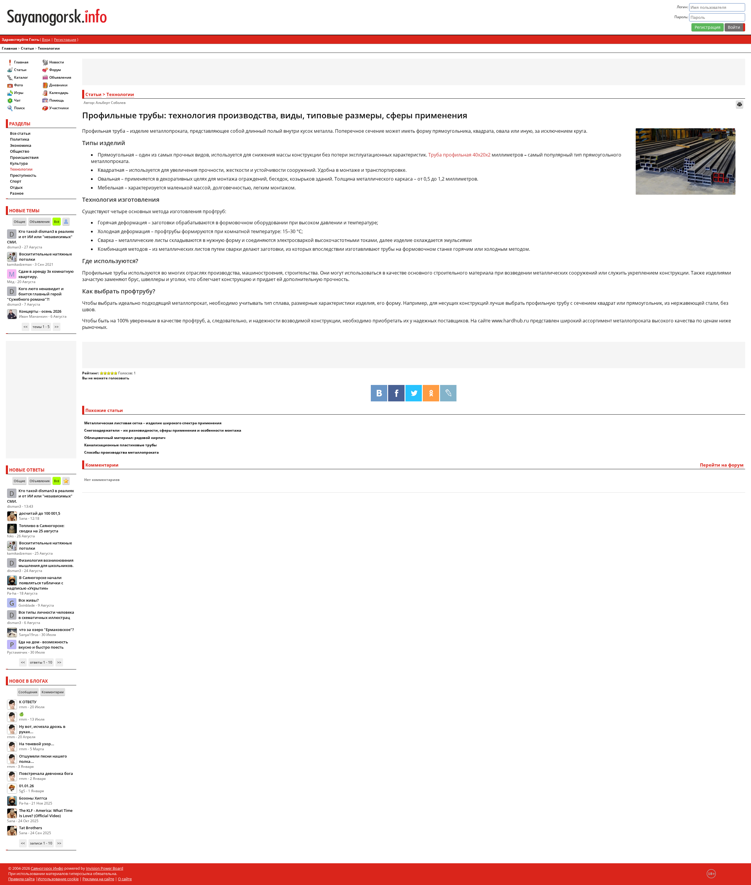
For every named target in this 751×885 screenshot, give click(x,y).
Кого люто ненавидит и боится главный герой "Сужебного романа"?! (35, 294)
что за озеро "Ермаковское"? (46, 629)
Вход (46, 39)
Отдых (16, 187)
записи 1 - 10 (41, 843)
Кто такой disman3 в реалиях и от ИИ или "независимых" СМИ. (40, 237)
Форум (55, 69)
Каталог (21, 77)
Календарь (58, 92)
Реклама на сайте (98, 878)
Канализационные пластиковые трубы (120, 444)
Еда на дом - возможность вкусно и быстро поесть (43, 644)
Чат (17, 100)
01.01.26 (26, 785)
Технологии (49, 48)
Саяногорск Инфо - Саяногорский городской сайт (128, 17)
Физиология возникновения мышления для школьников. (46, 563)
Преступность (23, 175)
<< (25, 326)
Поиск (19, 107)
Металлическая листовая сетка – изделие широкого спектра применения (152, 422)
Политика (19, 139)
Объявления (60, 77)
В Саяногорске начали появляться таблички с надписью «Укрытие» (35, 583)
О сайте (125, 878)
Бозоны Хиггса (33, 798)
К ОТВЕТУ (27, 701)
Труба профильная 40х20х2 (459, 155)
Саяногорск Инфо (47, 868)
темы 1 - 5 (41, 326)
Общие (19, 221)
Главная (9, 48)
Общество (19, 151)
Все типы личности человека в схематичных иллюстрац (46, 615)
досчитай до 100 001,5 (39, 513)
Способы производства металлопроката (121, 452)
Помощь (56, 100)
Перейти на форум (722, 465)
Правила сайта (21, 878)
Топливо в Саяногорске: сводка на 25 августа (42, 528)
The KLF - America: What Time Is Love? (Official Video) (45, 813)
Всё (56, 221)
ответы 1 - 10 (41, 662)
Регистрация (707, 27)
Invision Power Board (104, 868)
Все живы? (28, 600)
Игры (18, 92)
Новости (56, 62)
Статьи (27, 48)
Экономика (20, 145)
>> (57, 326)
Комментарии (53, 692)
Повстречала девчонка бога (46, 773)
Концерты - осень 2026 (40, 311)
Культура (19, 163)
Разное (16, 193)
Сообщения (27, 692)
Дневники (58, 85)
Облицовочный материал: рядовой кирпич (124, 437)
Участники (59, 107)
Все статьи (20, 133)
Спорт (15, 181)
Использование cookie (58, 878)
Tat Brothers (30, 827)
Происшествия (24, 157)
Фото (18, 85)
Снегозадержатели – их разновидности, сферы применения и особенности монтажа (162, 430)
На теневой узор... (36, 743)
